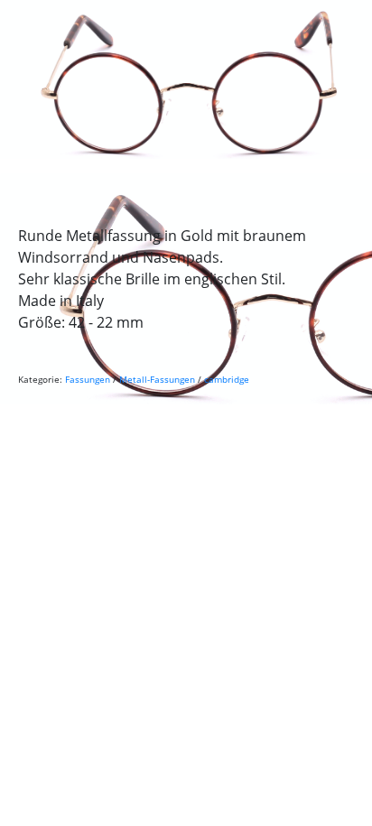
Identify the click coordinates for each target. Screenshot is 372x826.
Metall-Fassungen (157, 379)
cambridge (226, 379)
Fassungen (87, 379)
